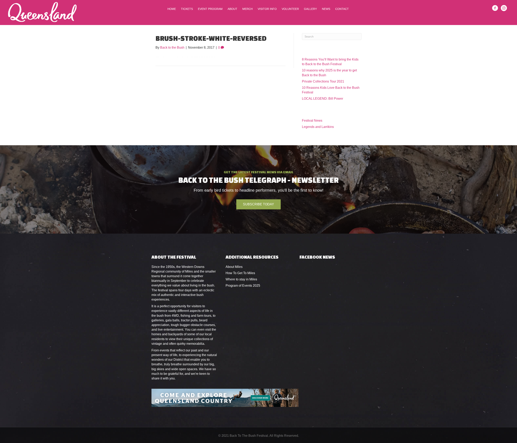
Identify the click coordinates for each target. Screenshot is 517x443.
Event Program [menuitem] (210, 8)
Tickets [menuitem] (187, 8)
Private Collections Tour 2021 (323, 81)
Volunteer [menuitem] (290, 8)
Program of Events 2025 (243, 285)
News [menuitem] (326, 8)
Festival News (312, 120)
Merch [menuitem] (247, 8)
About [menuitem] (232, 8)
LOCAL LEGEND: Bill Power (322, 98)
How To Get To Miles (240, 273)
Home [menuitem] (171, 8)
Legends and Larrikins (318, 127)
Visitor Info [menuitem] (267, 8)
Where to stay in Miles (241, 279)
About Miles (234, 267)
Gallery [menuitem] (310, 8)
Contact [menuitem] (342, 8)
